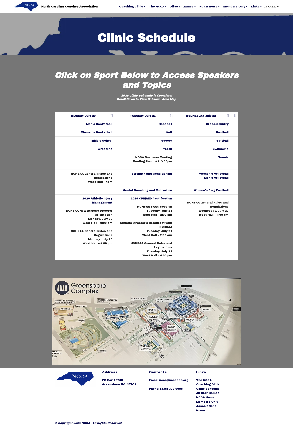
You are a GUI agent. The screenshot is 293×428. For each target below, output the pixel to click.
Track (167, 149)
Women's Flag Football (211, 190)
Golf (169, 132)
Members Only (234, 6)
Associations (206, 406)
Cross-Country (217, 124)
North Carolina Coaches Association (69, 6)
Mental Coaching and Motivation (147, 190)
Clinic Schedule (208, 388)
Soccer (166, 140)
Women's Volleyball (214, 173)
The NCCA (156, 6)
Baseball (165, 124)
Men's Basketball (99, 124)
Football (222, 132)
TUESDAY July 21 (143, 115)
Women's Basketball (96, 132)
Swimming (221, 149)
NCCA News (208, 6)
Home (200, 410)
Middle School (101, 140)
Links (255, 6)
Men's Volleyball (216, 177)
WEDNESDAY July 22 (201, 115)
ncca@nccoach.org (174, 380)
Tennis (223, 157)
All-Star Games (181, 6)
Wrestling (105, 149)
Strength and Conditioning (152, 173)
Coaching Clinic (131, 6)
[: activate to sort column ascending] (234, 116)
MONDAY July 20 (83, 115)
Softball (222, 140)
